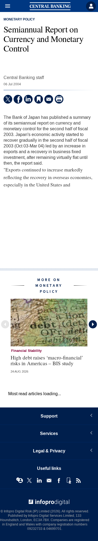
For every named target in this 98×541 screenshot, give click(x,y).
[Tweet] (8, 99)
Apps (68, 480)
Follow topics (19, 480)
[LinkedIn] (28, 99)
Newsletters (49, 480)
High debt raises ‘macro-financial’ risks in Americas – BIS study (47, 360)
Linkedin (39, 480)
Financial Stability (26, 350)
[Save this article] (38, 99)
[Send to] (48, 99)
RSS (78, 480)
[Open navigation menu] (5, 6)
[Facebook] (18, 99)
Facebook (59, 480)
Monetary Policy (19, 19)
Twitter (29, 480)
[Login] (91, 6)
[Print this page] (59, 99)
